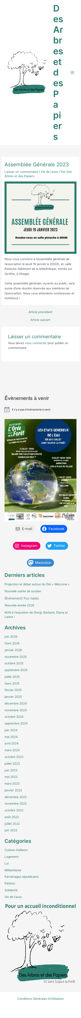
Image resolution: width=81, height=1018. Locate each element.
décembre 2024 (16, 703)
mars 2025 (12, 683)
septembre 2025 (16, 670)
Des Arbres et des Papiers (58, 72)
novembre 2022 (16, 803)
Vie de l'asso (49, 171)
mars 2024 (12, 750)
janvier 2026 (13, 650)
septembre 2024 (16, 723)
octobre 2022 (14, 810)
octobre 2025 (14, 663)
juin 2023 (11, 770)
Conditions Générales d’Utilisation (40, 998)
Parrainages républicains (22, 876)
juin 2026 (11, 636)
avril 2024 (12, 743)
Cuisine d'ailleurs (16, 850)
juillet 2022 (12, 823)
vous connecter (36, 343)
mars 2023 (12, 783)
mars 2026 (12, 643)
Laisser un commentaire (21, 171)
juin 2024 (11, 730)
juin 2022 (11, 830)
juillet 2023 (12, 763)
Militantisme (13, 870)
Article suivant (40, 320)
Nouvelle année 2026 (19, 605)
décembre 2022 (16, 797)
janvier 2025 (13, 696)
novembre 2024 (16, 710)
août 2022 (12, 817)
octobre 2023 (14, 757)
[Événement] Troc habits (22, 598)
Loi (7, 863)
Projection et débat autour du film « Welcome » (37, 584)
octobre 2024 (14, 716)
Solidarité (11, 890)
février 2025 (13, 690)
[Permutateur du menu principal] (72, 72)
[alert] (40, 409)
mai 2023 (11, 777)
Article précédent (40, 312)
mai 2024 (11, 737)
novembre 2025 (16, 656)
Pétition (10, 883)
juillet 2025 (12, 676)
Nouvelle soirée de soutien (23, 591)
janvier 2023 (13, 790)
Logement (12, 856)
